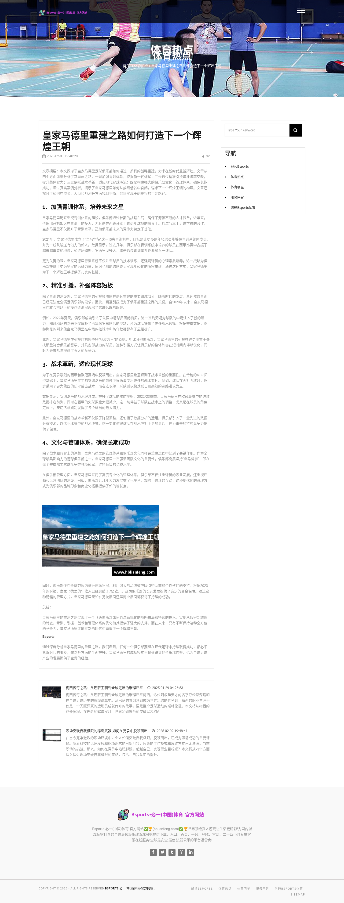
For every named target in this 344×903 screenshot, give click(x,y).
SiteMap (297, 894)
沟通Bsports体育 (243, 207)
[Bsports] (69, 12)
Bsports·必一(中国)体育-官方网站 (129, 888)
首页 (126, 66)
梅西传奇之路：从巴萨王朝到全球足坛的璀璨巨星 (104, 688)
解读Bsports (332, 10)
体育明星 (237, 187)
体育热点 (237, 177)
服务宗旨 (237, 197)
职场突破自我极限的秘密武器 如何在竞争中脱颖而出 (106, 731)
